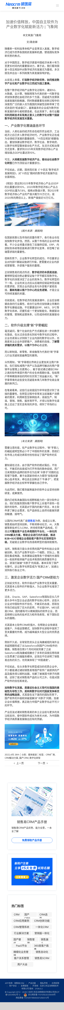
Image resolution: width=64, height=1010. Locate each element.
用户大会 (22, 964)
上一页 (20, 763)
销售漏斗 (44, 940)
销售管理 (31, 940)
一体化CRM (41, 927)
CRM (16, 914)
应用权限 (55, 983)
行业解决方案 (21, 933)
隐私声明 (44, 983)
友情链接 (24, 986)
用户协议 (13, 986)
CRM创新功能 (42, 920)
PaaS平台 (21, 945)
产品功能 (32, 983)
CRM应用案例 (21, 920)
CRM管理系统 (21, 927)
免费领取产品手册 (32, 840)
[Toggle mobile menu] (57, 5)
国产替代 (17, 940)
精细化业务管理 (21, 952)
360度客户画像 (41, 946)
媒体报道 (32, 754)
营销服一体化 (41, 933)
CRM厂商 (50, 754)
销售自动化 (42, 951)
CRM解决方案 (11, 757)
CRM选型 (43, 915)
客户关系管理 (21, 958)
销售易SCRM (42, 958)
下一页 (41, 763)
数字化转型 (35, 757)
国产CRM (23, 757)
